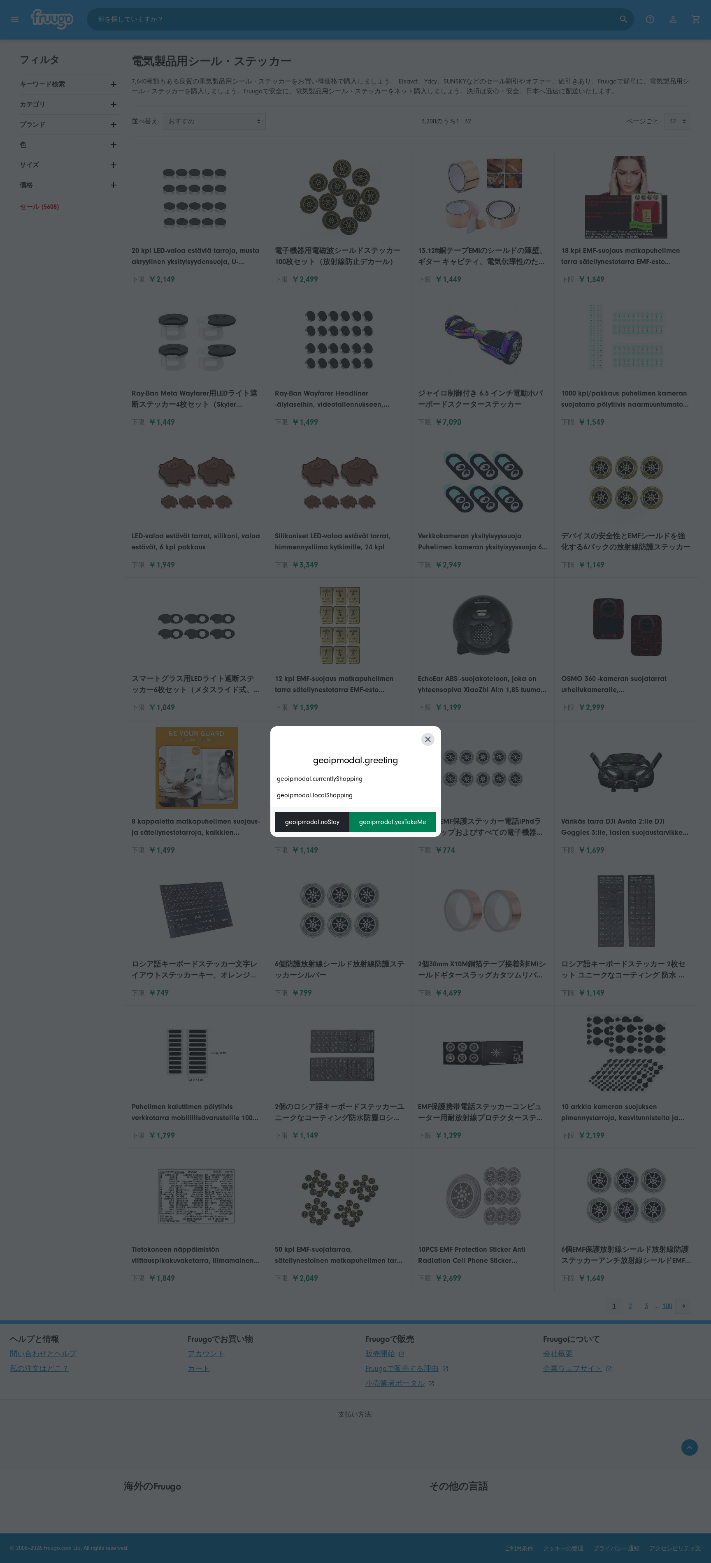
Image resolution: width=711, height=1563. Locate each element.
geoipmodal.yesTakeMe (392, 822)
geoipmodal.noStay (312, 822)
